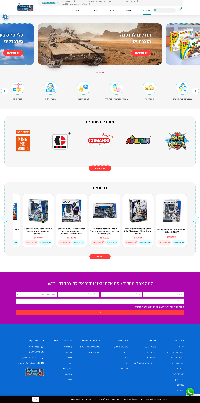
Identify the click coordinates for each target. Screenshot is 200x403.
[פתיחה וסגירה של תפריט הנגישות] (5, 17)
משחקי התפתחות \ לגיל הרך (149, 99)
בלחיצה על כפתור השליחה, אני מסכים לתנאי (159, 307)
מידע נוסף (177, 242)
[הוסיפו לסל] (169, 242)
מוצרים (112, 10)
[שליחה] (100, 312)
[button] (103, 72)
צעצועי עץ (182, 99)
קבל (35, 399)
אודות (96, 10)
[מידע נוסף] (183, 242)
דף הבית (146, 10)
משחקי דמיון (83, 99)
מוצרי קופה (50, 99)
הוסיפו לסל (163, 242)
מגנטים (17, 99)
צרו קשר (79, 10)
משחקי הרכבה (116, 99)
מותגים (129, 10)
